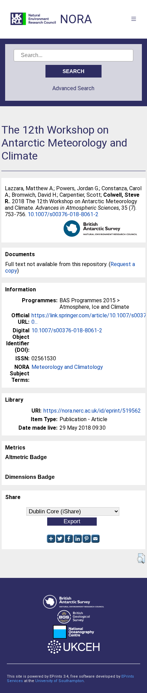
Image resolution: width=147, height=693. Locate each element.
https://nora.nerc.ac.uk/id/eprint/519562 (92, 410)
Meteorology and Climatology (67, 367)
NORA (76, 19)
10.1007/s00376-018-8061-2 (63, 214)
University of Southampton (59, 681)
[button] (141, 558)
